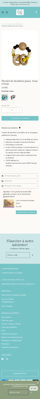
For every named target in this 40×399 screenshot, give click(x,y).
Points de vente (7, 320)
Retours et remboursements (12, 337)
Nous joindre (6, 317)
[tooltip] (19, 127)
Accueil (4, 24)
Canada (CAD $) (19, 373)
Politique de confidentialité (11, 340)
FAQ (3, 330)
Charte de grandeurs (9, 327)
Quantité (5, 106)
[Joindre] (32, 255)
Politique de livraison (9, 334)
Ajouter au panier (20, 118)
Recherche (5, 344)
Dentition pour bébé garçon (14, 24)
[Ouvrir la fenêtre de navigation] (3, 12)
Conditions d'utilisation (10, 347)
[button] (20, 54)
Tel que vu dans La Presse (11, 324)
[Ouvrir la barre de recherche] (8, 12)
